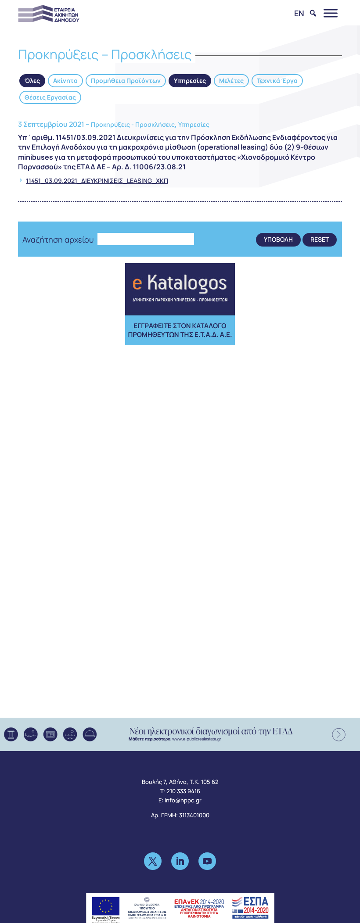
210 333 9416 (183, 791)
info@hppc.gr (183, 800)
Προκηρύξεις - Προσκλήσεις (133, 124)
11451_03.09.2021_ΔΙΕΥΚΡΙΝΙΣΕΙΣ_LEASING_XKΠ (97, 180)
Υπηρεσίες (190, 80)
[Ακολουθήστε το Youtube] (207, 861)
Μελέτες (231, 80)
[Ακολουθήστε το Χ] (152, 861)
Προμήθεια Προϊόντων (126, 80)
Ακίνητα (65, 80)
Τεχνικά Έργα (277, 80)
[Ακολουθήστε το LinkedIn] (180, 861)
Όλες (32, 80)
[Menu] (331, 13)
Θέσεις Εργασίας (50, 97)
